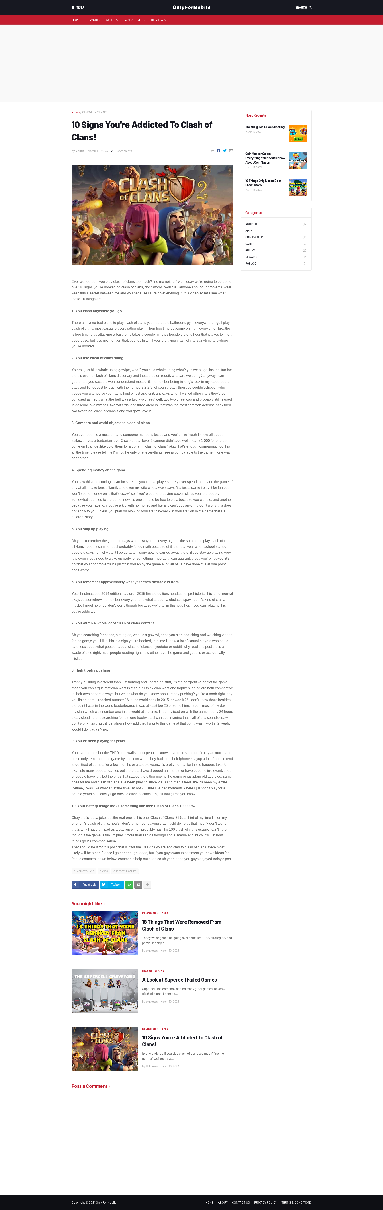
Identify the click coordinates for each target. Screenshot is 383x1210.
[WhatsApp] (129, 885)
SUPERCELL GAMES (124, 871)
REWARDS (93, 20)
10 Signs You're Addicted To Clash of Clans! (182, 1040)
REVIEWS (158, 20)
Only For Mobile (106, 1202)
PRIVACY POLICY (265, 1202)
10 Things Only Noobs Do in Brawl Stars (263, 183)
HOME (76, 20)
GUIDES (112, 20)
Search (301, 7)
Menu (80, 7)
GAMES (127, 20)
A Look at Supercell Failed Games (179, 979)
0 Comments (123, 151)
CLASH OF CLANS (94, 112)
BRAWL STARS (153, 971)
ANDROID (276, 224)
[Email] (231, 150)
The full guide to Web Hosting (265, 127)
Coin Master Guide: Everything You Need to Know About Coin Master (265, 158)
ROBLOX (276, 263)
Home (76, 112)
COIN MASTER (276, 237)
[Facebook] (218, 150)
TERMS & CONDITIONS (296, 1202)
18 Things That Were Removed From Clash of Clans (181, 925)
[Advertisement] (192, 63)
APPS (142, 20)
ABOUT (223, 1202)
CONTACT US (241, 1202)
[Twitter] (225, 150)
